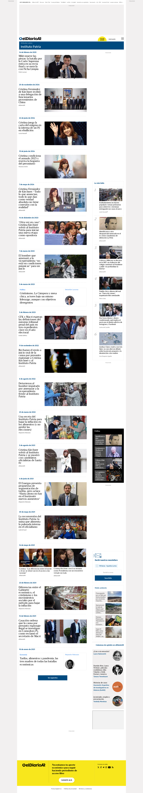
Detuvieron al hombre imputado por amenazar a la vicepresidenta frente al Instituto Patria (29, 390)
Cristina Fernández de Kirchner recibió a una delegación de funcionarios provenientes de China (30, 95)
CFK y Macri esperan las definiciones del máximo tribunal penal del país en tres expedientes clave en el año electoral (30, 324)
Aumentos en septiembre (83, 2)
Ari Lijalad (73, 2)
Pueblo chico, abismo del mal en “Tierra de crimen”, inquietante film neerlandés (110, 293)
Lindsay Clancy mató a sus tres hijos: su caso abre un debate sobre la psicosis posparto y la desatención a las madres (110, 350)
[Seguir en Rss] (112, 767)
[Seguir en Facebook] (101, 767)
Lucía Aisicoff (23, 133)
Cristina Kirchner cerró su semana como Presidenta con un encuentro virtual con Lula (68, 570)
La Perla (68, 2)
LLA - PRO (98, 2)
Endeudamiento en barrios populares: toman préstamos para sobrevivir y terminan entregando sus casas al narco (110, 205)
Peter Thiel (47, 2)
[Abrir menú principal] (122, 39)
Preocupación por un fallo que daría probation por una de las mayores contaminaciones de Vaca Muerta (101, 597)
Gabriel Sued (22, 530)
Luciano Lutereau (114, 2)
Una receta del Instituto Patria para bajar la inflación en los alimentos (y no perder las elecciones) (30, 423)
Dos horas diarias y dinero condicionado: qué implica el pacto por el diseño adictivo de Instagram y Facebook (110, 321)
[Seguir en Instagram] (106, 767)
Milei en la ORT (35, 2)
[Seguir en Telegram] (103, 767)
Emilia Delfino (23, 335)
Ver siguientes (53, 678)
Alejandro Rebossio (24, 432)
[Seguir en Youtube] (109, 767)
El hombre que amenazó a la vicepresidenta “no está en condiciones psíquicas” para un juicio (30, 262)
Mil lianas (121, 2)
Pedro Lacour (23, 72)
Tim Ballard (63, 2)
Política (22, 290)
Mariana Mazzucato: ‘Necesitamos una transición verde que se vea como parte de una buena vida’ (100, 621)
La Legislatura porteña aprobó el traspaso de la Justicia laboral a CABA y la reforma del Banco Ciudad (100, 476)
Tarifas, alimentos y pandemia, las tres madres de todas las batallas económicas (39, 661)
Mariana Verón (23, 166)
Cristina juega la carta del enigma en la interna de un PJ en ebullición (30, 126)
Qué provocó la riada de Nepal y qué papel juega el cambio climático (100, 609)
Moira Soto (102, 298)
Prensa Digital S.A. (56, 789)
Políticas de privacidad (70, 789)
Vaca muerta (92, 2)
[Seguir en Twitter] (98, 767)
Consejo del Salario (55, 2)
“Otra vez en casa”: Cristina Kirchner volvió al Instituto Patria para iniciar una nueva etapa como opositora (29, 229)
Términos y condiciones (85, 789)
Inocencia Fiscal (105, 2)
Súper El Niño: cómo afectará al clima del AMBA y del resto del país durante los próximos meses (100, 632)
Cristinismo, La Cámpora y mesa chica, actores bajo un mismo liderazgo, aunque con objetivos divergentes (38, 298)
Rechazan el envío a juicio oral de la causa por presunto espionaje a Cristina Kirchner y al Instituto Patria (30, 356)
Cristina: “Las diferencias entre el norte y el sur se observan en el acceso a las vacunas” (35, 570)
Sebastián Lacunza (71, 289)
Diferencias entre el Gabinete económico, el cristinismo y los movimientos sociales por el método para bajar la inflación (30, 596)
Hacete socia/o (102, 39)
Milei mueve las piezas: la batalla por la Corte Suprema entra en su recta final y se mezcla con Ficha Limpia (30, 62)
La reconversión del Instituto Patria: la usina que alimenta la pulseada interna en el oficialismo (30, 521)
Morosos (42, 2)
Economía (23, 655)
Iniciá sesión (112, 39)
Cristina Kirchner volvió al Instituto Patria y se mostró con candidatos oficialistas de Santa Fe (30, 456)
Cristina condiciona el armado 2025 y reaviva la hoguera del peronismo (30, 159)
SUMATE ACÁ (66, 780)
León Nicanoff (103, 212)
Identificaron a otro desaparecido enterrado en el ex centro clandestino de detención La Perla (110, 234)
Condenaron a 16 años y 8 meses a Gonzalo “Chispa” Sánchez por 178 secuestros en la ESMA (100, 452)
